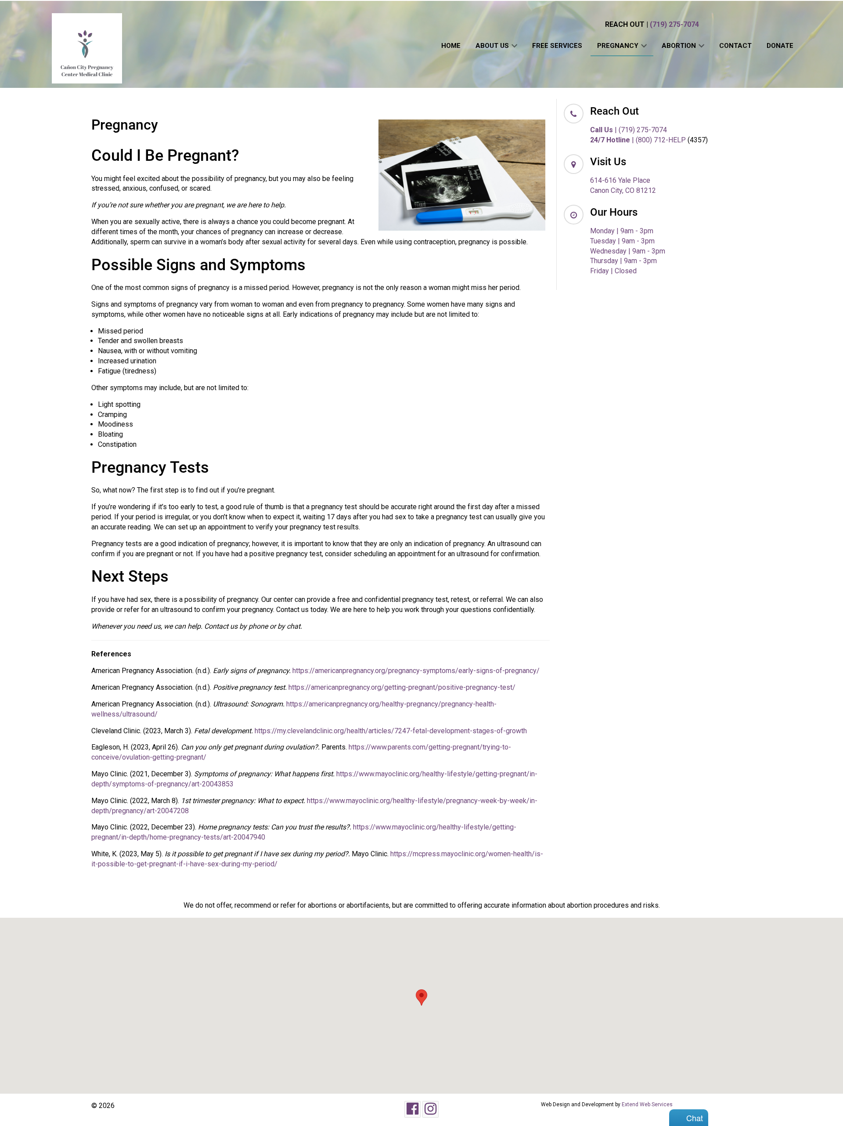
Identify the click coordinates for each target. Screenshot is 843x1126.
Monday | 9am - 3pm (621, 231)
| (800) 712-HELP (638, 140)
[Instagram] (430, 1109)
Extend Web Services (647, 1104)
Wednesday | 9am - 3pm (627, 251)
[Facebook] (412, 1109)
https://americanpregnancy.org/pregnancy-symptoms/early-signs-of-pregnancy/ (416, 670)
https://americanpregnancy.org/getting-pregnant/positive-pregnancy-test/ (401, 687)
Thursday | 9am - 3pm (623, 261)
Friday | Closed (613, 271)
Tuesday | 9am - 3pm (622, 241)
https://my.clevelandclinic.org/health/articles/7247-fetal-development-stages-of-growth (391, 731)
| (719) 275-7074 (628, 130)
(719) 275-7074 (674, 24)
